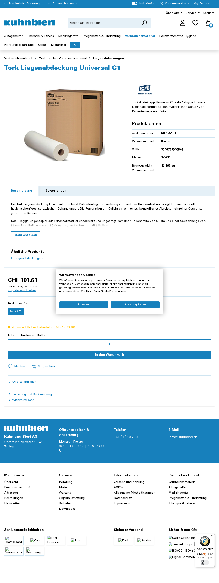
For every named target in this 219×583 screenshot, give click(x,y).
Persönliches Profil (17, 487)
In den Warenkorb (109, 355)
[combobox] (103, 23)
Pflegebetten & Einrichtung (188, 498)
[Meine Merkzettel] (195, 23)
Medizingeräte (179, 492)
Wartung (65, 492)
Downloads (67, 509)
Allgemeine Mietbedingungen (134, 492)
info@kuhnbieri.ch (183, 437)
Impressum (122, 503)
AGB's (118, 487)
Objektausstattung (72, 498)
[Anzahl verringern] (15, 344)
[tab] (21, 191)
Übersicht (11, 482)
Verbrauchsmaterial (182, 482)
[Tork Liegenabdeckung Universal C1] (64, 125)
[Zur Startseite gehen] (29, 22)
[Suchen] (144, 23)
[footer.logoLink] (26, 428)
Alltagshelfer (178, 487)
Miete (63, 487)
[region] (64, 125)
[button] (25, 235)
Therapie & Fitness (182, 503)
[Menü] (212, 536)
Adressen (11, 492)
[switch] (205, 562)
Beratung (65, 482)
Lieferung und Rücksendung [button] (32, 394)
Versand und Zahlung (129, 482)
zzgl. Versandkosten (22, 290)
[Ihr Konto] (182, 23)
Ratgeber (65, 503)
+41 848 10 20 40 (127, 437)
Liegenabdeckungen (28, 258)
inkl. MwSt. (143, 4)
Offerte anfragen (24, 382)
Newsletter (12, 503)
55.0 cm (15, 311)
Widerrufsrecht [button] (23, 400)
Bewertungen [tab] (55, 190)
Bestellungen (13, 498)
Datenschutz (123, 498)
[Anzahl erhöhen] (204, 344)
